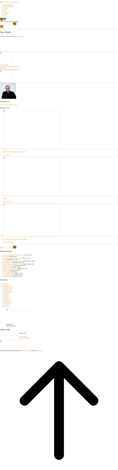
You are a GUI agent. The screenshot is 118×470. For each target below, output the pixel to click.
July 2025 (6, 283)
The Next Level (7, 262)
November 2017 (8, 288)
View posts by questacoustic (8, 104)
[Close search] (1, 26)
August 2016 (7, 303)
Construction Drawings (10, 268)
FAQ (4, 11)
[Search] (14, 23)
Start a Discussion (8, 6)
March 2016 (6, 306)
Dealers (5, 14)
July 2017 (6, 294)
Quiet (4, 259)
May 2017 (6, 295)
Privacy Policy (23, 336)
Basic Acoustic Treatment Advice (13, 264)
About (5, 9)
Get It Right (6, 271)
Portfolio (5, 8)
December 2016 (8, 301)
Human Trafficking (24, 338)
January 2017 (7, 300)
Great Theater (7, 276)
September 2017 (8, 291)
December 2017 (8, 286)
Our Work (6, 256)
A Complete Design (9, 273)
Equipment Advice (8, 275)
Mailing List (6, 12)
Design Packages (8, 5)
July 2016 (6, 305)
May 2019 (6, 285)
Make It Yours (7, 267)
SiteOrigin (40, 350)
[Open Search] (1, 19)
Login (5, 15)
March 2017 (6, 297)
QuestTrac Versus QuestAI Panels (13, 261)
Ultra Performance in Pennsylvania (13, 255)
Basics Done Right (8, 265)
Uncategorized (19, 36)
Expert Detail (7, 270)
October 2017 (7, 289)
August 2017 (7, 292)
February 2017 (7, 298)
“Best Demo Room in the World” (12, 258)
